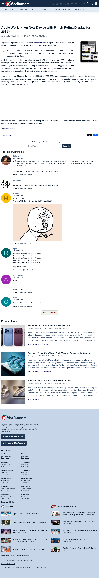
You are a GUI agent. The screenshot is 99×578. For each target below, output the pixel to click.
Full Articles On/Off (18, 567)
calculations (53, 66)
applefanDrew (18, 275)
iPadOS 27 (46, 10)
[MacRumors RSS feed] (80, 3)
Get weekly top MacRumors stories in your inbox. (49, 142)
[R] (6, 257)
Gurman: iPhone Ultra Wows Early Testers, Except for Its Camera (59, 353)
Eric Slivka (43, 36)
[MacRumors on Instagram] (57, 3)
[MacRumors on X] (65, 3)
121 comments (6, 135)
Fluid (27, 567)
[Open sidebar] (96, 4)
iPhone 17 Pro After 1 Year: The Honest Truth (29, 549)
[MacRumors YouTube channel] (72, 3)
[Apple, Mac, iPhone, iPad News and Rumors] (17, 6)
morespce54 (17, 180)
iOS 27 (34, 10)
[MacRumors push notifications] (76, 3)
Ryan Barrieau (25, 486)
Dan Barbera (5, 486)
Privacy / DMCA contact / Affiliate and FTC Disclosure (16, 560)
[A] (6, 284)
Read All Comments (50, 312)
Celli (15, 298)
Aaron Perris (25, 494)
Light (42, 567)
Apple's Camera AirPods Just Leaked (26, 514)
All (96, 10)
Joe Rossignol (63, 328)
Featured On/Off (7, 567)
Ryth (15, 249)
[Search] (92, 4)
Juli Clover (4, 462)
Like (25, 174)
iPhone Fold (23, 10)
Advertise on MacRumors (14, 443)
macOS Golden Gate (62, 10)
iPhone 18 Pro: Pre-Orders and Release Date (49, 325)
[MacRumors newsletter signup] (83, 3)
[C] (6, 306)
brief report (39, 43)
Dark (45, 567)
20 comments (45, 344)
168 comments (46, 372)
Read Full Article (33, 344)
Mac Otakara (10, 129)
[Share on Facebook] (95, 135)
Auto (38, 567)
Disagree (29, 174)
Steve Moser (5, 494)
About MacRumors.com (13, 436)
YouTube (9, 506)
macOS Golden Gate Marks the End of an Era (49, 380)
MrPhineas (17, 194)
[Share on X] (89, 135)
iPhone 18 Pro (8, 10)
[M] (6, 202)
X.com (7, 458)
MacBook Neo (80, 10)
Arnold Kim (4, 454)
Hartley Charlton (6, 478)
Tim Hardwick (63, 356)
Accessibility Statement (8, 564)
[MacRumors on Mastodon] (68, 3)
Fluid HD (32, 567)
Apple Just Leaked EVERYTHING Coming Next (30, 522)
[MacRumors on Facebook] (61, 3)
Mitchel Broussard (7, 470)
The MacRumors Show (66, 506)
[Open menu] (2, 3)
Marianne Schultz (26, 478)
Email (2, 458)
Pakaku (16, 156)
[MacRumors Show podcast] (53, 3)
